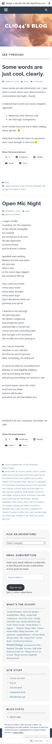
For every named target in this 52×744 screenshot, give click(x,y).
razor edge (6, 495)
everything (29, 475)
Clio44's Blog (26, 26)
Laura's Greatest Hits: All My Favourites (21, 465)
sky (3, 505)
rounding (16, 495)
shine (14, 502)
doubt (4, 475)
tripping (13, 512)
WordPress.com (17, 696)
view (32, 512)
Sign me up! (16, 587)
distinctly (15, 186)
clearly (8, 186)
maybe (10, 488)
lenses (22, 485)
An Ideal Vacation (14, 612)
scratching (11, 499)
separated (6, 502)
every (21, 475)
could (35, 471)
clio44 (25, 81)
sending (34, 499)
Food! (9, 625)
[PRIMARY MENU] (6, 10)
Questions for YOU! (32, 645)
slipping (16, 505)
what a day (10, 516)
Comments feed (17, 692)
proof (25, 492)
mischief (17, 488)
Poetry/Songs (8, 468)
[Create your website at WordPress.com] (26, 3)
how (28, 482)
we (3, 516)
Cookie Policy (18, 732)
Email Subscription (21, 555)
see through (25, 499)
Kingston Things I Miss (26, 628)
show (25, 502)
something (34, 505)
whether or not (22, 516)
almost (22, 471)
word (31, 516)
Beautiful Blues (13, 615)
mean (22, 186)
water (44, 512)
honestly (17, 482)
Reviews (27, 648)
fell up (42, 475)
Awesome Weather (31, 612)
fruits (21, 478)
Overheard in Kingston (22, 641)
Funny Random (32, 625)
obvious (29, 186)
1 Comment (38, 81)
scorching (31, 495)
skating (41, 502)
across (7, 471)
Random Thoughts (15, 648)
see (18, 499)
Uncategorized (13, 658)
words (23, 189)
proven (31, 492)
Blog (7, 182)
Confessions (12, 618)
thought (5, 512)
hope (24, 482)
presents (18, 492)
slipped (9, 505)
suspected (33, 509)
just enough (10, 485)
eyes (36, 475)
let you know (31, 485)
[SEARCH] (46, 10)
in (35, 482)
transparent (15, 189)
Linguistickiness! (23, 634)
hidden (5, 482)
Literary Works (38, 634)
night (24, 488)
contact (29, 471)
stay (12, 509)
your (8, 519)
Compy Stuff (31, 615)
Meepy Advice (13, 638)
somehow (25, 505)
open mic (39, 488)
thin (40, 509)
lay (17, 485)
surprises (25, 509)
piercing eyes (8, 492)
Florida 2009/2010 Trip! (30, 621)
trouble (20, 512)
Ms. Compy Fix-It (27, 638)
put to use (39, 492)
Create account (17, 678)
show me (33, 502)
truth (27, 512)
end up (11, 475)
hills (11, 482)
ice (32, 482)
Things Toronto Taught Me (25, 655)
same (23, 495)
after (13, 471)
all (17, 471)
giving (34, 478)
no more (30, 488)
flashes (9, 478)
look (39, 485)
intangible (41, 482)
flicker (15, 478)
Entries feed (16, 687)
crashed (42, 471)
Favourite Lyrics (26, 618)
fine (3, 478)
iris (3, 485)
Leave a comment (12, 214)
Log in (13, 682)
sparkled (6, 509)
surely (17, 509)
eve (16, 475)
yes (36, 516)
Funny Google (19, 625)
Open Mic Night (21, 203)
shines (20, 502)
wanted (37, 512)
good (40, 478)
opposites (37, 186)
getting (27, 478)
